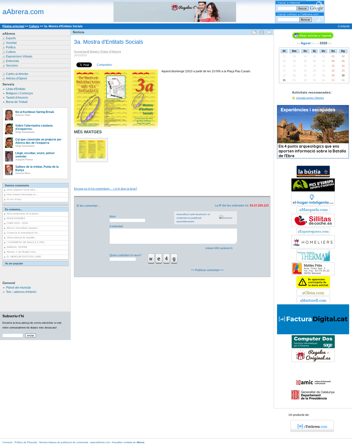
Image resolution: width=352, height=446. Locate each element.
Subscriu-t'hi (13, 316)
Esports (11, 38)
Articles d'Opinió (17, 78)
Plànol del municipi (18, 287)
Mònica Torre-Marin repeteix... (23, 228)
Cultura (34, 26)
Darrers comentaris (17, 185)
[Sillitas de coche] (313, 225)
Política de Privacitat (26, 442)
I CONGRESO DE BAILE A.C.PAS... (26, 242)
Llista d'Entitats (16, 89)
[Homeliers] (313, 247)
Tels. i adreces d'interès (21, 292)
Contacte (344, 26)
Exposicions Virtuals (19, 56)
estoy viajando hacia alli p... (22, 189)
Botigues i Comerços (20, 93)
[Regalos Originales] (313, 361)
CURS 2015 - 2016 (17, 223)
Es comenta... (13, 209)
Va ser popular (14, 263)
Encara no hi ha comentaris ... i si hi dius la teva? (105, 188)
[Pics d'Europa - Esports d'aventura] (313, 190)
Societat (11, 43)
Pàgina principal (13, 26)
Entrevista (13, 61)
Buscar (305, 19)
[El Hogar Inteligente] (313, 204)
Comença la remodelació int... (23, 232)
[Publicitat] (313, 176)
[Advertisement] (172, 169)
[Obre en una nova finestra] (313, 212)
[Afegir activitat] (313, 37)
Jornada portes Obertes (310, 97)
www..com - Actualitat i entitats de (117, 442)
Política (11, 47)
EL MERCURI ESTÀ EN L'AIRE (24, 256)
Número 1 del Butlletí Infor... (22, 252)
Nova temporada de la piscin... (23, 213)
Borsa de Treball (17, 102)
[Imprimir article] (262, 31)
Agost (306, 43)
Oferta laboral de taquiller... (22, 237)
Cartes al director (17, 74)
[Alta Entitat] (313, 287)
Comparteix (104, 65)
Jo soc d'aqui (14, 199)
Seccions (12, 65)
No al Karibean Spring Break (34, 112)
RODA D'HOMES (16, 218)
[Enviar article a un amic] (254, 31)
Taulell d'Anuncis (17, 97)
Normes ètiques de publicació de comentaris (63, 442)
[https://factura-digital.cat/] (313, 333)
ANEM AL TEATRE (17, 247)
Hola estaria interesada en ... (23, 194)
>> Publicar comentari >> (207, 270)
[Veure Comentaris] (269, 31)
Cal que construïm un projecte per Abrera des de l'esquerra (38, 141)
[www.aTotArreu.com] (310, 431)
